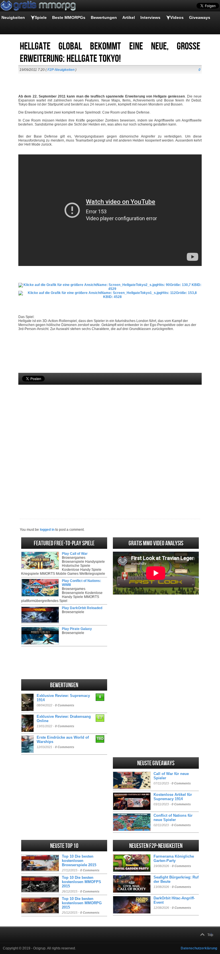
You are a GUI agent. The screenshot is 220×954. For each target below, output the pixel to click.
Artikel (128, 17)
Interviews (150, 17)
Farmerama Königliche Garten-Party (174, 858)
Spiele (41, 17)
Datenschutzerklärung (199, 948)
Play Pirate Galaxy (77, 629)
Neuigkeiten (13, 17)
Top (210, 935)
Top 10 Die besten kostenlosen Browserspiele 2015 (79, 860)
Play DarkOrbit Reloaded (82, 608)
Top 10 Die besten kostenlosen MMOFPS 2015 (81, 881)
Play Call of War (75, 554)
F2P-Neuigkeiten (61, 70)
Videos (177, 17)
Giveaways (199, 17)
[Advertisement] (110, 442)
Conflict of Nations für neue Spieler (173, 817)
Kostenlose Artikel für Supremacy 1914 (173, 796)
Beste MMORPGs (68, 17)
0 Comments (64, 705)
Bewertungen (104, 17)
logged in (47, 530)
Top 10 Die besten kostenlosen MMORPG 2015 (82, 903)
